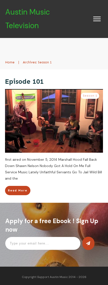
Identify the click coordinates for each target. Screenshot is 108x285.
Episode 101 (24, 81)
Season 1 (90, 95)
